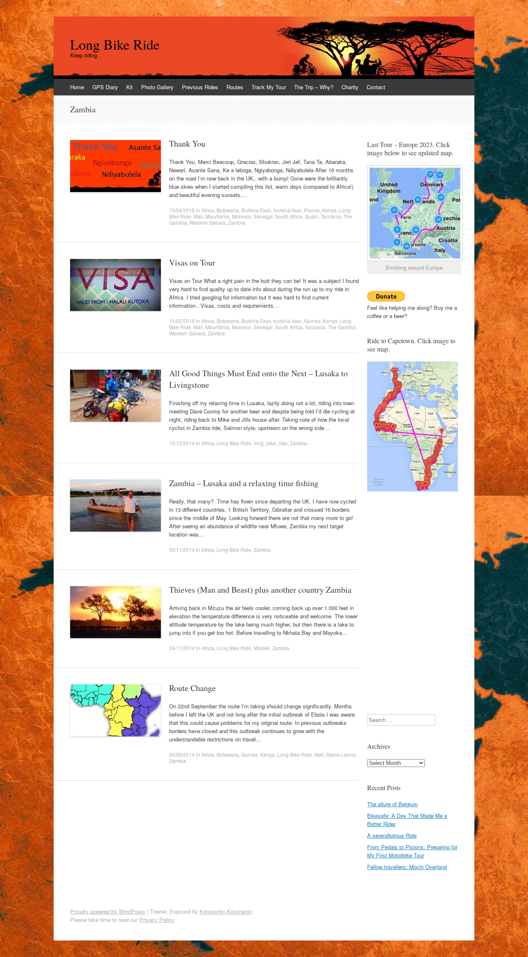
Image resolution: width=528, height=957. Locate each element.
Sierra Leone (341, 754)
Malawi (262, 647)
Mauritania (217, 216)
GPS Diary (105, 87)
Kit (129, 87)
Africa (207, 210)
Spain (311, 216)
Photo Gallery (157, 87)
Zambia (236, 222)
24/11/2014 (182, 647)
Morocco (241, 216)
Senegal (263, 216)
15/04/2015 (182, 210)
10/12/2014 (182, 442)
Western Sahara (207, 222)
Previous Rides (200, 87)
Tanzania (331, 216)
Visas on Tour (192, 262)
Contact (376, 87)
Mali (198, 216)
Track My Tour (269, 87)
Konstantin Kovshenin (226, 911)
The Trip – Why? (313, 87)
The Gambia (342, 326)
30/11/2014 (182, 549)
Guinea (312, 320)
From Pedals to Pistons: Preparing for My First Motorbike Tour (412, 851)
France (312, 210)
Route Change (192, 687)
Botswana (228, 210)
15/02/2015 (182, 320)
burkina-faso (287, 210)
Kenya (329, 210)
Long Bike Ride (115, 44)
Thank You (187, 143)
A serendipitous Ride (392, 835)
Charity (350, 87)
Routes (234, 87)
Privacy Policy (156, 920)
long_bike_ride (271, 442)
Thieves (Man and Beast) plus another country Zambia (260, 589)
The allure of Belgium (392, 804)
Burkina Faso (256, 210)
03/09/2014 (182, 754)
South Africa (288, 216)
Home (77, 87)
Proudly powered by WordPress (107, 911)
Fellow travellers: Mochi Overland (407, 867)
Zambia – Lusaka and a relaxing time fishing (243, 483)
